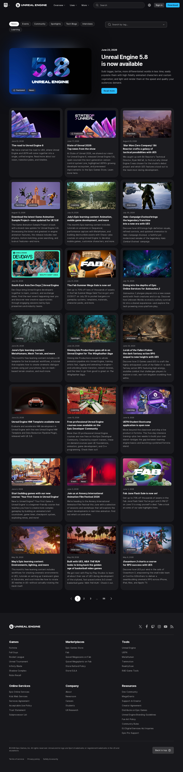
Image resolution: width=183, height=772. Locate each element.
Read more (109, 91)
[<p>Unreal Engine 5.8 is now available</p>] (91, 71)
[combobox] (137, 24)
